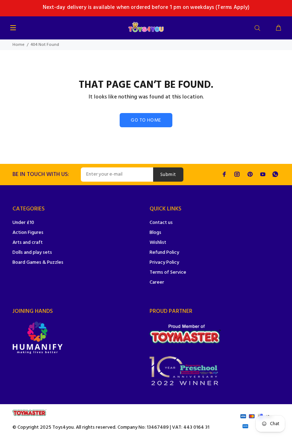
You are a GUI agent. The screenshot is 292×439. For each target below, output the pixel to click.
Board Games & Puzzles (37, 262)
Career (157, 282)
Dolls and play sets (32, 252)
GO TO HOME (146, 120)
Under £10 (23, 223)
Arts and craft (27, 243)
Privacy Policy (164, 262)
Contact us (161, 223)
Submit (168, 175)
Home (18, 44)
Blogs (155, 233)
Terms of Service (168, 272)
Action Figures (27, 233)
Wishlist (158, 243)
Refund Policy (164, 252)
